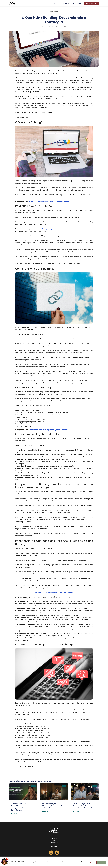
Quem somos (65, 3)
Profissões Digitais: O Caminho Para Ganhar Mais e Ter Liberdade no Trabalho (84, 806)
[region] (54, 861)
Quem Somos (54, 842)
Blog (73, 3)
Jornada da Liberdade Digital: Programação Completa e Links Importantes (20, 807)
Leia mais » (14, 813)
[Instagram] (57, 852)
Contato (79, 3)
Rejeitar (92, 863)
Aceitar (102, 863)
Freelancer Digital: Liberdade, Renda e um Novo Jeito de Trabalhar (53, 806)
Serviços (54, 3)
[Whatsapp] (51, 852)
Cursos (54, 840)
